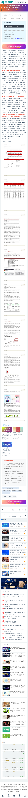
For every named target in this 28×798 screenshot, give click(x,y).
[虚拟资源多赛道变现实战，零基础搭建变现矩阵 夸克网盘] (5, 566)
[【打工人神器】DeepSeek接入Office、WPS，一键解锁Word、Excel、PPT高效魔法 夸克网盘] (5, 525)
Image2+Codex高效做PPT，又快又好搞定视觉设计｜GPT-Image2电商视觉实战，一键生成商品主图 (17, 686)
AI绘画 (21, 744)
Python (6, 753)
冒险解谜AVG (21, 758)
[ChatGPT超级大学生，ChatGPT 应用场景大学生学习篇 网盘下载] (5, 545)
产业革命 (14, 490)
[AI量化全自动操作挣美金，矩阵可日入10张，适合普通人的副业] (6, 662)
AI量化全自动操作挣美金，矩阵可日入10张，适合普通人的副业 (17, 661)
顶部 (25, 796)
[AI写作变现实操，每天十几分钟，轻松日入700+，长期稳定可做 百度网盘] (6, 668)
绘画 (14, 771)
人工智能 (11, 554)
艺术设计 (11, 533)
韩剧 (14, 776)
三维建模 (6, 758)
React (14, 753)
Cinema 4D (6, 749)
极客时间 (14, 767)
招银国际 (20, 490)
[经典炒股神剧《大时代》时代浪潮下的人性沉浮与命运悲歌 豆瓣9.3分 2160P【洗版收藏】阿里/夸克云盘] (6, 723)
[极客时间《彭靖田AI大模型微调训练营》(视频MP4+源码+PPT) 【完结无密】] (5, 552)
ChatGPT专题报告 (6, 490)
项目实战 (21, 776)
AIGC (4, 488)
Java (21, 749)
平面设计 (14, 762)
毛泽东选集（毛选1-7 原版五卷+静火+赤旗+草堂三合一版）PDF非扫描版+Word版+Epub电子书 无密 (14, 596)
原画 (14, 760)
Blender (6, 747)
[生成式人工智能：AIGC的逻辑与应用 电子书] (18, 429)
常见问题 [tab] (19, 15)
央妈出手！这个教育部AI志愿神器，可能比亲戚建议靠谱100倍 (17, 728)
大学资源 (11, 547)
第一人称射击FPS (6, 772)
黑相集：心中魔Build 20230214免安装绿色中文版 (17, 716)
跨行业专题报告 (6, 493)
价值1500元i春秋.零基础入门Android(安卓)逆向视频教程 (16, 735)
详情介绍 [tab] (6, 15)
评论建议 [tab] (12, 15)
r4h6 (19, 26)
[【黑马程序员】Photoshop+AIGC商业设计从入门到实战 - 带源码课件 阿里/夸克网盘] (5, 532)
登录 (23, 2)
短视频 (21, 769)
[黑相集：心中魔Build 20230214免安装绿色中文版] (6, 717)
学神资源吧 (15, 784)
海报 (10, 496)
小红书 (21, 760)
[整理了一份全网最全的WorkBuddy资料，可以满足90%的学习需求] (6, 649)
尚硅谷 (6, 762)
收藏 (5, 496)
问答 (14, 796)
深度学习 (6, 769)
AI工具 (14, 744)
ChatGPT (17, 488)
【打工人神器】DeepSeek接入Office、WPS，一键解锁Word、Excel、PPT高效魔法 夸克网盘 (17, 524)
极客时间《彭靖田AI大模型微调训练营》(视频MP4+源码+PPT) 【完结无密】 (18, 552)
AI (6, 744)
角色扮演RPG (6, 776)
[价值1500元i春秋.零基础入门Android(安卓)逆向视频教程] (6, 736)
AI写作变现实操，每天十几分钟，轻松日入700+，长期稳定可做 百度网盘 (17, 668)
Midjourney (6, 751)
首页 (8, 18)
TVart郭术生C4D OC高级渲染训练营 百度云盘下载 (17, 703)
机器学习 (6, 767)
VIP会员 (8, 796)
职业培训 (13, 18)
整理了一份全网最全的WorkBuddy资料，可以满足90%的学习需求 (17, 649)
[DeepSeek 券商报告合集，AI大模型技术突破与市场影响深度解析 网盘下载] (7, 429)
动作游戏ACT (6, 760)
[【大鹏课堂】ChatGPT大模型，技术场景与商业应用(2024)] (7, 444)
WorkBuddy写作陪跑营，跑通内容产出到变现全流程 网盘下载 (17, 692)
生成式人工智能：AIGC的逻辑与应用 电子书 (18, 434)
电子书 (11, 561)
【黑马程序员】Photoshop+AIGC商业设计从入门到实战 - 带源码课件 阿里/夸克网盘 (18, 531)
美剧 (21, 771)
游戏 (14, 769)
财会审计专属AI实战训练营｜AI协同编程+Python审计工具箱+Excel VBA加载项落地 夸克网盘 (17, 655)
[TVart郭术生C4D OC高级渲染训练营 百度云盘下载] (6, 704)
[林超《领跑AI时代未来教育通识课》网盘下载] (5, 573)
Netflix (14, 751)
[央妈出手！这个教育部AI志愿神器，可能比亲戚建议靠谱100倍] (6, 729)
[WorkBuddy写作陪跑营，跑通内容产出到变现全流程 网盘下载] (6, 693)
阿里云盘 (9, 26)
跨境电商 (11, 540)
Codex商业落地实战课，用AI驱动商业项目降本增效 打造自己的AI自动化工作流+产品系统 (17, 674)
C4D (14, 747)
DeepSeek (14, 749)
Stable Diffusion (22, 753)
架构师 (21, 767)
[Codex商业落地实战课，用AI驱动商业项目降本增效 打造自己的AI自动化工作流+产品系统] (6, 674)
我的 (19, 796)
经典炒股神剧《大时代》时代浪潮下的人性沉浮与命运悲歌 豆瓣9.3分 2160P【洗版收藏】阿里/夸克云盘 (17, 723)
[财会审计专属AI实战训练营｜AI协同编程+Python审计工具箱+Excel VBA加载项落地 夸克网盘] (6, 655)
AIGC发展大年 (10, 488)
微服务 (21, 762)
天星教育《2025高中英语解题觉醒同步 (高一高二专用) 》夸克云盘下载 (17, 710)
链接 (15, 496)
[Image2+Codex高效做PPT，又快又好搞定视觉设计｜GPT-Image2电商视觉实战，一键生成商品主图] (6, 687)
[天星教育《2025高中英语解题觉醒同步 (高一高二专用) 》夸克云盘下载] (6, 710)
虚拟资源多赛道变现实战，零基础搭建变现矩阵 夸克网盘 (17, 680)
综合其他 (5, 9)
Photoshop (21, 751)
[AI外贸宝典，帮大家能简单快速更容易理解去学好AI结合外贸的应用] (5, 538)
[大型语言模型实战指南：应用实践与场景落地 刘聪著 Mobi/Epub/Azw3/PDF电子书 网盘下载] (5, 559)
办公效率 (11, 526)
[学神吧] (2, 10)
